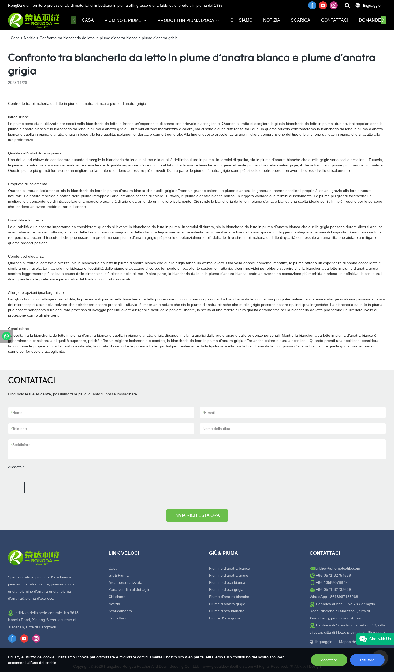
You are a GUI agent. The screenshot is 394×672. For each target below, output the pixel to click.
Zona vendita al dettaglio (129, 589)
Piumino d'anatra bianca (229, 568)
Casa (88, 20)
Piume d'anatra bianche (229, 597)
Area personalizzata (125, 582)
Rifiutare (367, 660)
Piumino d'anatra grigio (228, 575)
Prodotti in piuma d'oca (186, 20)
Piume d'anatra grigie (227, 604)
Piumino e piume (123, 20)
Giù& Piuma (119, 575)
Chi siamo (241, 20)
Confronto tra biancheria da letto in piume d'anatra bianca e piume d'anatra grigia (109, 38)
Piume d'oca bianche (226, 611)
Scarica (300, 20)
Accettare (329, 660)
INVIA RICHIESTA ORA (197, 515)
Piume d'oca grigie (224, 618)
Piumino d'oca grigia (226, 589)
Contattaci (334, 20)
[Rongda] (6, 336)
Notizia (271, 20)
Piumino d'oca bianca (227, 582)
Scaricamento (120, 611)
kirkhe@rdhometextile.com (337, 568)
